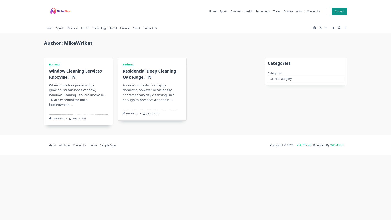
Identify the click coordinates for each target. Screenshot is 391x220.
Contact (339, 11)
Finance (288, 11)
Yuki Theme (304, 145)
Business (236, 11)
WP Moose (337, 145)
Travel (276, 11)
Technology (263, 11)
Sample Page (108, 145)
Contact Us (313, 11)
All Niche (64, 145)
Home (212, 11)
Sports (223, 11)
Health (249, 11)
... (71, 104)
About (300, 11)
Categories (275, 73)
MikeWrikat (58, 118)
